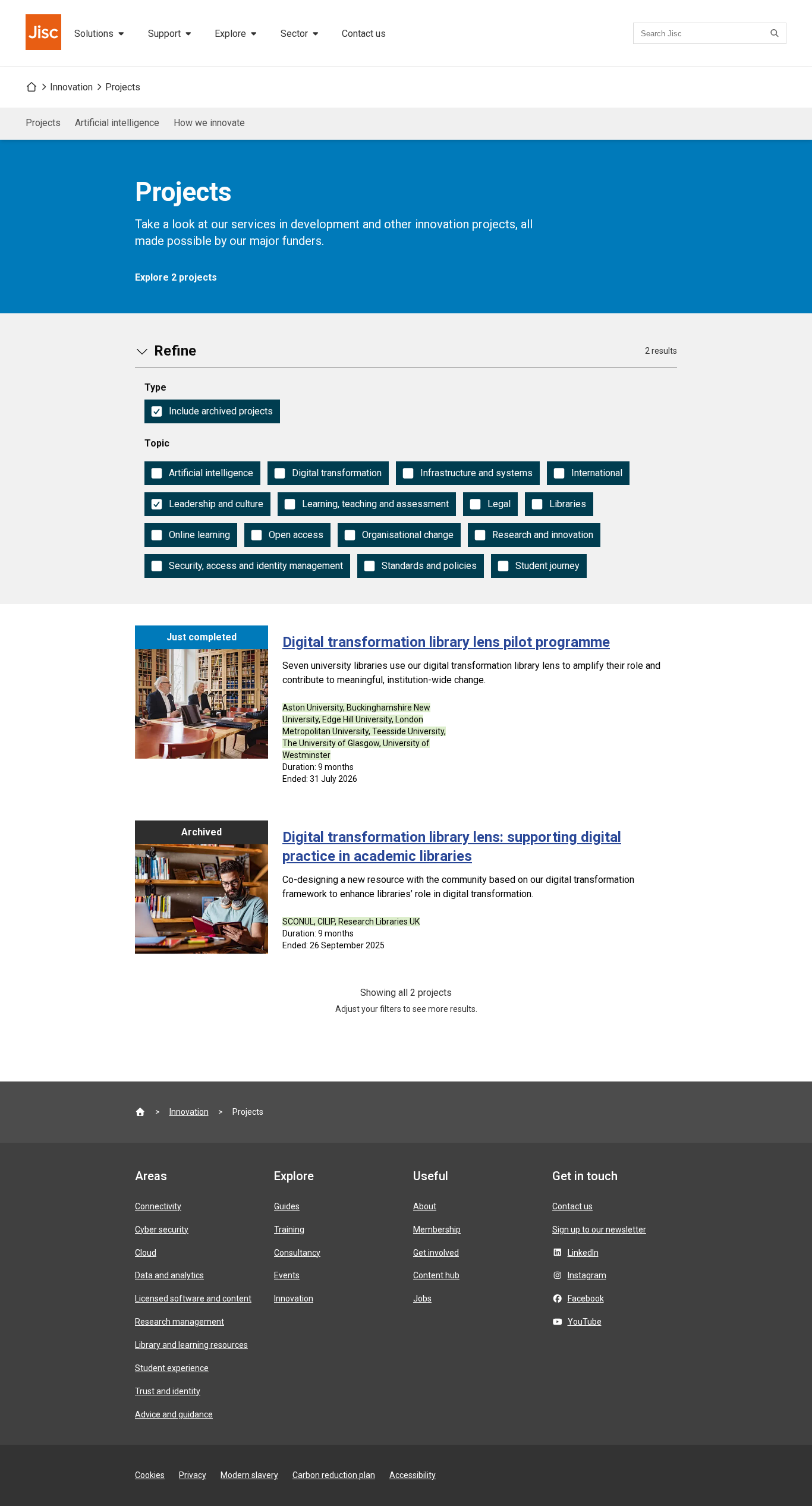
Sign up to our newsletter (599, 1229)
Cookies (150, 1475)
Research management (179, 1321)
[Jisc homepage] (45, 33)
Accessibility (412, 1475)
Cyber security (161, 1229)
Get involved (436, 1252)
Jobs (422, 1298)
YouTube (585, 1321)
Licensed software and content (193, 1298)
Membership (437, 1229)
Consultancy (297, 1252)
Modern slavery (249, 1475)
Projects (122, 87)
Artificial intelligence (117, 122)
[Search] (776, 33)
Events (287, 1275)
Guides (287, 1206)
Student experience (172, 1368)
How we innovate (209, 122)
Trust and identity (167, 1391)
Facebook (586, 1298)
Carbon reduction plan (333, 1475)
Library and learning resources (191, 1345)
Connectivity (158, 1206)
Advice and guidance (174, 1414)
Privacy (192, 1475)
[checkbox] (212, 411)
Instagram (587, 1275)
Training (289, 1229)
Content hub (436, 1275)
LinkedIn (583, 1252)
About (424, 1206)
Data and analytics (169, 1275)
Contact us (364, 33)
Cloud (145, 1252)
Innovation (71, 87)
